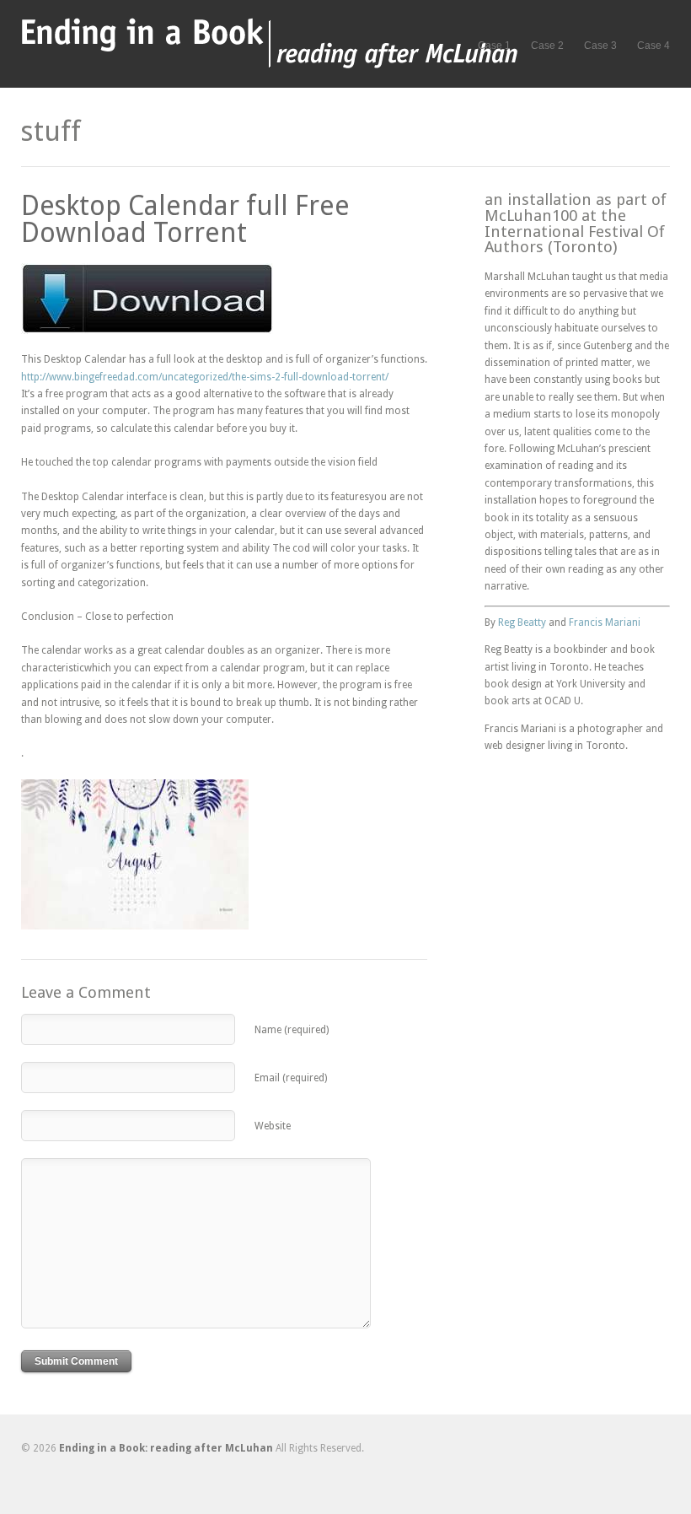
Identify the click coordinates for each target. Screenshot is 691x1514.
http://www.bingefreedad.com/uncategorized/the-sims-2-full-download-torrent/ (204, 377)
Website (272, 1126)
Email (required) (290, 1078)
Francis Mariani (604, 622)
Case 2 (547, 45)
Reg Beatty (522, 622)
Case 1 (494, 45)
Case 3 (600, 45)
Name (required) (291, 1030)
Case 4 (653, 45)
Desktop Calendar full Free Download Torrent (185, 219)
